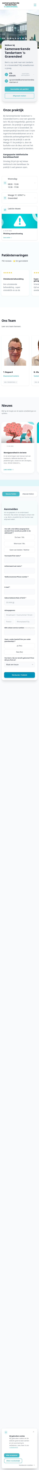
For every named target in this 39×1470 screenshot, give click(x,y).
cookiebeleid (13, 1448)
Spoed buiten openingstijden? (25, 74)
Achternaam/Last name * (13, 566)
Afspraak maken (19, 96)
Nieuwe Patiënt (11, 494)
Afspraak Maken (28, 494)
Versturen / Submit (19, 675)
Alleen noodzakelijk (13, 1461)
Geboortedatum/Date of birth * (15, 598)
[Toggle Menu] (35, 4)
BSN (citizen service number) (19, 628)
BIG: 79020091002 (9, 382)
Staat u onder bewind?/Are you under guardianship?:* (17, 640)
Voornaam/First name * (12, 556)
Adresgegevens (9, 610)
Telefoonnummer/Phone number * (16, 577)
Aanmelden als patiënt (19, 89)
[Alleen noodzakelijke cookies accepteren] (33, 1431)
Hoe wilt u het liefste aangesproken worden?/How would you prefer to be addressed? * (17, 531)
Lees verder (6, 237)
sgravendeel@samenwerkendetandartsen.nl (21, 81)
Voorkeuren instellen (26, 1465)
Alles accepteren (11, 1455)
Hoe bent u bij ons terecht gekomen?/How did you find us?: (19, 659)
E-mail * (7, 587)
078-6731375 (12, 74)
